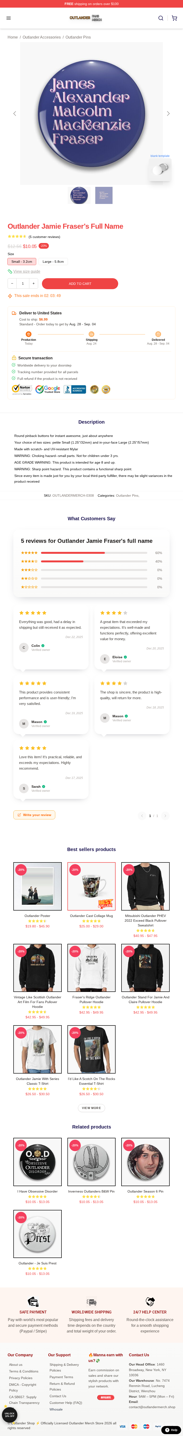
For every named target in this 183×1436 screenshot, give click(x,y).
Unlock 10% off (10, 1414)
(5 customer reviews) (44, 237)
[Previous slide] (15, 114)
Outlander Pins (78, 37)
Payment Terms (61, 1377)
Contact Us (58, 1396)
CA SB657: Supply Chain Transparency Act (24, 1402)
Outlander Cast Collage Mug (91, 916)
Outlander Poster (37, 916)
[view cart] (174, 18)
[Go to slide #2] (103, 195)
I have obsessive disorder (37, 1191)
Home (13, 37)
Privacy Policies (20, 1378)
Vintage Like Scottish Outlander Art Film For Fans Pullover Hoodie (37, 1002)
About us (15, 1365)
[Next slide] (168, 114)
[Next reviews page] (165, 816)
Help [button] (174, 1430)
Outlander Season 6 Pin (145, 1191)
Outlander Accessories (42, 37)
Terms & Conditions (23, 1371)
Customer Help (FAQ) (66, 1403)
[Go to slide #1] (79, 195)
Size (11, 254)
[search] (161, 18)
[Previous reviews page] (142, 816)
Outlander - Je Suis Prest (37, 1263)
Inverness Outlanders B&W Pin (91, 1191)
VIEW (37, 906)
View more (91, 1108)
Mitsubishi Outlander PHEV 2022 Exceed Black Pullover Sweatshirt (146, 920)
